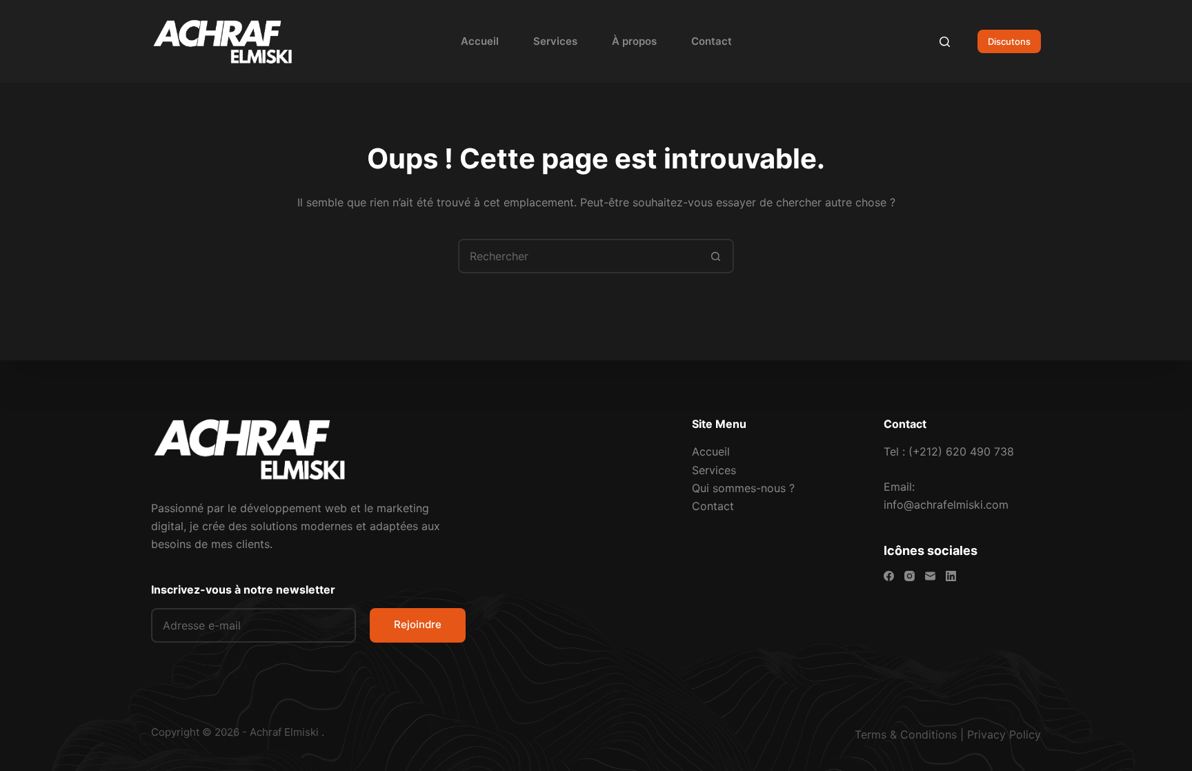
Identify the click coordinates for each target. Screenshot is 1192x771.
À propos (634, 41)
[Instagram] (909, 576)
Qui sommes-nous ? (743, 488)
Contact (711, 41)
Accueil (480, 41)
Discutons (1009, 41)
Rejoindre (417, 624)
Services (555, 41)
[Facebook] (889, 576)
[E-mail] (930, 576)
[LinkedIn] (951, 576)
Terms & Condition (903, 734)
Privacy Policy (1004, 734)
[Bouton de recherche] (715, 256)
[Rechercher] (945, 42)
